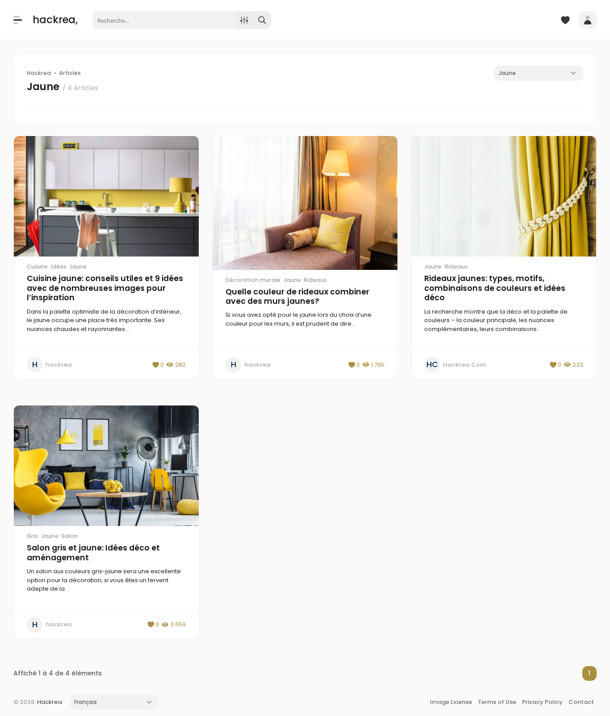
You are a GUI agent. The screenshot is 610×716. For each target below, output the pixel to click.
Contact (581, 702)
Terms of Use (497, 702)
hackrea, (55, 19)
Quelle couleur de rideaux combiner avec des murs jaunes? (297, 296)
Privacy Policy (542, 702)
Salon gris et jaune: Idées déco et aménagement (93, 552)
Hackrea (49, 702)
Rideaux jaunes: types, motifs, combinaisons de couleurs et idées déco (494, 288)
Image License (451, 702)
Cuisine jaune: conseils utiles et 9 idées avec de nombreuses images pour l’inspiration (105, 288)
